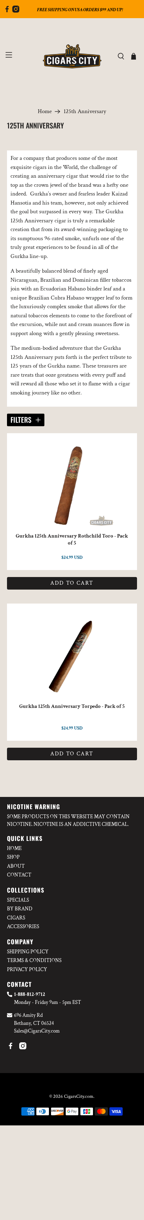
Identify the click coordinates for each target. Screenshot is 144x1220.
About (16, 866)
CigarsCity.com (78, 1096)
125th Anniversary (85, 111)
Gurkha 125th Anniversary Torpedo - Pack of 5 (72, 706)
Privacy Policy (27, 969)
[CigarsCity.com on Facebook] (6, 11)
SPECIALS (18, 900)
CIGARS (16, 918)
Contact (19, 875)
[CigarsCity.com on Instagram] (15, 11)
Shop (13, 857)
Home (45, 111)
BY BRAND (20, 908)
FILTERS (20, 419)
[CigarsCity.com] (72, 56)
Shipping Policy (28, 951)
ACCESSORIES (23, 926)
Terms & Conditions (34, 960)
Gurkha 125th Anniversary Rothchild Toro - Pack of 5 (72, 539)
